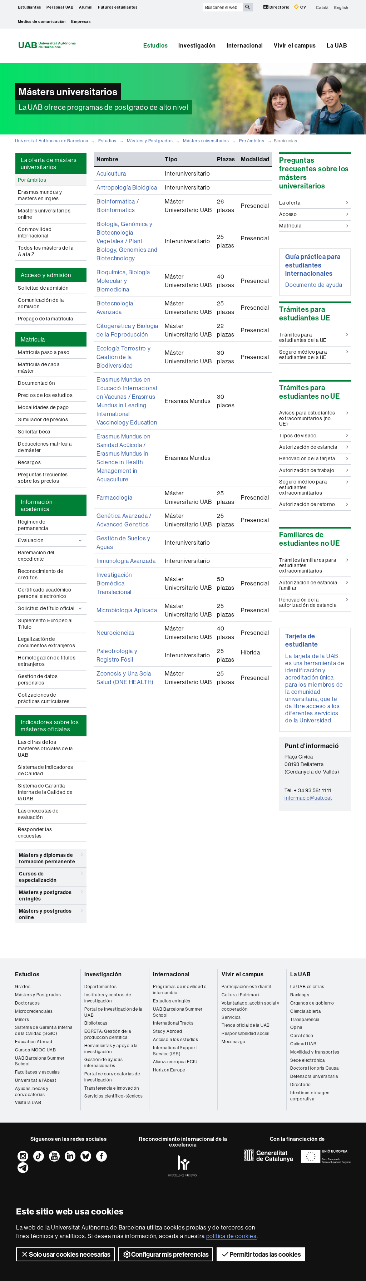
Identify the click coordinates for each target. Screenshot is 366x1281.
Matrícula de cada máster (39, 367)
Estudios (155, 45)
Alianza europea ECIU (175, 1061)
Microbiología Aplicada (127, 610)
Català (322, 7)
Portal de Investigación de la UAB (113, 1012)
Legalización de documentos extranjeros (46, 642)
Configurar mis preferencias (170, 1254)
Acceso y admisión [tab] (46, 275)
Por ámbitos (251, 140)
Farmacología (115, 497)
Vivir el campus (295, 45)
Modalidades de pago (43, 407)
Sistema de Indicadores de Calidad (45, 770)
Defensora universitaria (314, 1076)
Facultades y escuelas (37, 1072)
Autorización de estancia (308, 447)
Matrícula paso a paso (44, 352)
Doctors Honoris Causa (314, 1068)
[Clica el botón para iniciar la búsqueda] (248, 7)
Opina (296, 1027)
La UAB (337, 45)
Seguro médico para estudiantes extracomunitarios (303, 487)
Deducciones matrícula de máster (45, 447)
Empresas (80, 21)
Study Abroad (167, 1031)
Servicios (231, 1017)
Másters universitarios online (44, 213)
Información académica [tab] (37, 505)
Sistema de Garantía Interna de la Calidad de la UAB (45, 792)
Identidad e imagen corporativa (309, 1095)
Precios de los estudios (45, 395)
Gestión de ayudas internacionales (103, 1062)
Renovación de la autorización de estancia (307, 602)
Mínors (22, 1019)
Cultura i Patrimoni (240, 994)
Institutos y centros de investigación (107, 997)
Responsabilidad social (245, 1033)
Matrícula (290, 225)
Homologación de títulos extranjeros (46, 660)
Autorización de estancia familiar (308, 585)
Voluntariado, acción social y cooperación (251, 1006)
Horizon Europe (169, 1070)
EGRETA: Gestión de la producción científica (107, 1034)
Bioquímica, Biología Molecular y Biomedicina (123, 281)
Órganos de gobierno (312, 1003)
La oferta (289, 203)
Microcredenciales (34, 1011)
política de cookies (231, 1236)
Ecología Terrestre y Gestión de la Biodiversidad (124, 357)
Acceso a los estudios (175, 1039)
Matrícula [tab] (33, 339)
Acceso (288, 214)
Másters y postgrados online (45, 914)
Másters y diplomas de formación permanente (47, 858)
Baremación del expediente (36, 555)
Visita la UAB (28, 1102)
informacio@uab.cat (308, 798)
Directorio (280, 7)
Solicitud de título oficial (46, 608)
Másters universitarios (206, 140)
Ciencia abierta (305, 1011)
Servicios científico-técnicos (113, 1096)
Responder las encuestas (35, 832)
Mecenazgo (234, 1041)
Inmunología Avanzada (126, 560)
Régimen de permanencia (33, 525)
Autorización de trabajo (306, 470)
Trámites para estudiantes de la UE (303, 337)
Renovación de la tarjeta (307, 458)
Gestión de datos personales (38, 679)
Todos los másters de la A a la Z (45, 251)
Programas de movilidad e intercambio (180, 989)
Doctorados (27, 1003)
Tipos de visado (298, 435)
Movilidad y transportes (314, 1052)
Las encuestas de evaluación (38, 814)
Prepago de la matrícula (45, 318)
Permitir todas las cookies (265, 1254)
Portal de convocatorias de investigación (112, 1077)
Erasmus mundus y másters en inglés (40, 195)
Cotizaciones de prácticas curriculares (44, 698)
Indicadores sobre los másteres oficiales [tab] (50, 725)
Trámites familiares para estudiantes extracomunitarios (307, 565)
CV (302, 7)
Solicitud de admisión (43, 288)
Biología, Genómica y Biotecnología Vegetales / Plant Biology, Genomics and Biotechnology (127, 241)
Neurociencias (116, 632)
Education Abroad (34, 1041)
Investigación (197, 45)
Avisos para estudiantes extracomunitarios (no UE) (307, 418)
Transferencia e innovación (111, 1088)
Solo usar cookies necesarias (69, 1254)
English (341, 7)
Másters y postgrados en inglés (45, 895)
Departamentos (100, 986)
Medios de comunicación (42, 21)
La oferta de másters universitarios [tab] (49, 163)
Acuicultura (111, 173)
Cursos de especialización (38, 876)
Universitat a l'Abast (35, 1080)
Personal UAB (60, 7)
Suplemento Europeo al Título (45, 623)
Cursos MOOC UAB (35, 1049)
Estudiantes (29, 7)
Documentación (36, 383)
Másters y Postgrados (150, 140)
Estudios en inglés (171, 1000)
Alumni (86, 7)
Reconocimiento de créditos (40, 574)
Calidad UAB (303, 1043)
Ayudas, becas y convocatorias (32, 1091)
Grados (23, 986)
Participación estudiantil (246, 986)
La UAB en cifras (307, 986)
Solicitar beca (34, 431)
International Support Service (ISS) (175, 1050)
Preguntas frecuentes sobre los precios (43, 477)
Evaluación (31, 540)
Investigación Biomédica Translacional (114, 583)
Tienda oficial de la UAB (246, 1025)
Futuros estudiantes (118, 7)
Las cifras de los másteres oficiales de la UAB (45, 748)
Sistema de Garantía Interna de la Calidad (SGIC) (44, 1030)
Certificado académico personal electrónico (44, 592)
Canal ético (301, 1035)
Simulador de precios (43, 419)
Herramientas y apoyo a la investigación (111, 1048)
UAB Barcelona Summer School (40, 1061)
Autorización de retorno (307, 504)
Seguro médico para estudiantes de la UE (303, 354)
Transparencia (304, 1019)
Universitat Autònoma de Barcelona (51, 140)
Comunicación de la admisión (41, 303)
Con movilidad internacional (34, 232)
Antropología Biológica (127, 187)
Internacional (245, 45)
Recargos (29, 462)
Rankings (299, 994)
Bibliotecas (96, 1023)
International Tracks (173, 1023)
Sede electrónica (307, 1060)
